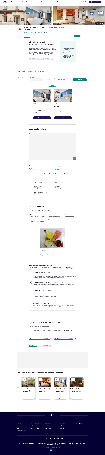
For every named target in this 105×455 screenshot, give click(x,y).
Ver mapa (45, 32)
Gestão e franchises (20, 426)
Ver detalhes (42, 255)
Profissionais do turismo (35, 428)
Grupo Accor (19, 425)
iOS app (61, 426)
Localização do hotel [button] (38, 129)
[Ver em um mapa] (52, 146)
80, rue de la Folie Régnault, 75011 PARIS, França (33, 32)
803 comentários (35, 29)
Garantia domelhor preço (86, 28)
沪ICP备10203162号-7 (56, 447)
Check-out (33, 77)
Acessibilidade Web (48, 425)
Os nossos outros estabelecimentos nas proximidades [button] (40, 373)
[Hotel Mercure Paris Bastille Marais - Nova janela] (44, 382)
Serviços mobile (62, 425)
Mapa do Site (47, 426)
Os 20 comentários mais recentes (36, 313)
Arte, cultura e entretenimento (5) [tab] (59, 173)
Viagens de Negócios (34, 425)
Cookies (76, 443)
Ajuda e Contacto (77, 426)
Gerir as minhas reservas (78, 425)
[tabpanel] (52, 104)
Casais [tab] (43, 331)
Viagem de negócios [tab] (57, 331)
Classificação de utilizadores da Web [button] (44, 322)
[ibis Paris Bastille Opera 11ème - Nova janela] (77, 382)
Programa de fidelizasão (21, 432)
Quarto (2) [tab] (52, 85)
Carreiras (18, 428)
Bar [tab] (48, 226)
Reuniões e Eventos (34, 426)
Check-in (20, 77)
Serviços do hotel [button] (36, 206)
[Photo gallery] (52, 15)
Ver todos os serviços (70, 215)
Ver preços (77, 36)
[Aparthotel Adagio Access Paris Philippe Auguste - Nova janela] (28, 382)
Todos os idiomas (48, 428)
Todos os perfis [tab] (36, 331)
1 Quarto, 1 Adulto (47, 79)
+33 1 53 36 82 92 (57, 166)
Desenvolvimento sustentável (22, 430)
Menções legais (82, 443)
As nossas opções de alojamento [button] (31, 71)
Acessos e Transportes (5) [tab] (45, 173)
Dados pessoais (70, 443)
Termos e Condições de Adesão (60, 443)
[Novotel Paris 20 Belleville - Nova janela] (60, 382)
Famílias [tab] (49, 331)
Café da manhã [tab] (54, 226)
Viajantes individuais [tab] (68, 331)
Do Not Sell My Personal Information (53, 444)
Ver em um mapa (26, 394)
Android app (62, 428)
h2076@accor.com (57, 169)
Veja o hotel (28, 398)
